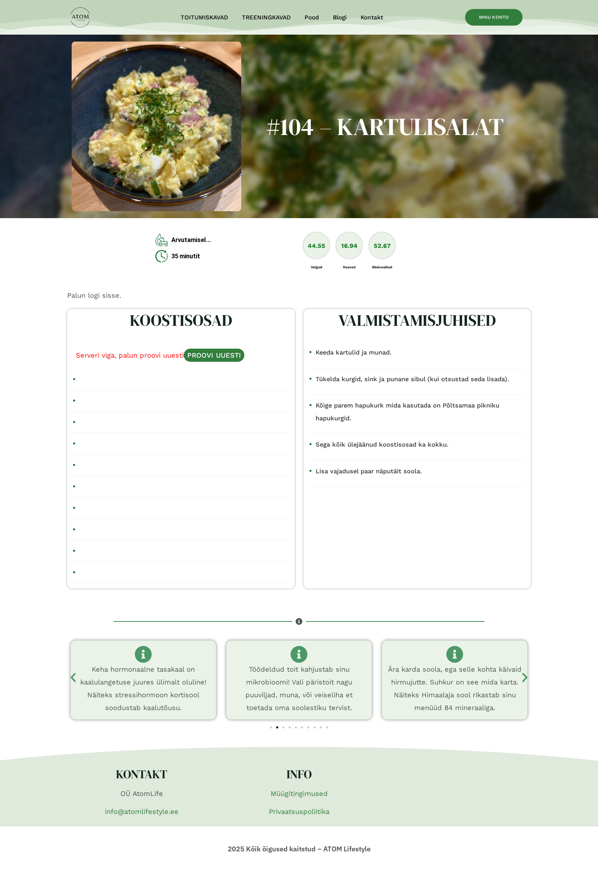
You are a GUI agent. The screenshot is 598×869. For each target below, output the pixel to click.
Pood (312, 17)
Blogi (340, 17)
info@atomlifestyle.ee (142, 811)
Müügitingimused (299, 793)
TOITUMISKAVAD (204, 17)
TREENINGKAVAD (266, 17)
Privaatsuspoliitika (299, 811)
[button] (73, 678)
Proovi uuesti (214, 355)
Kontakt (372, 17)
